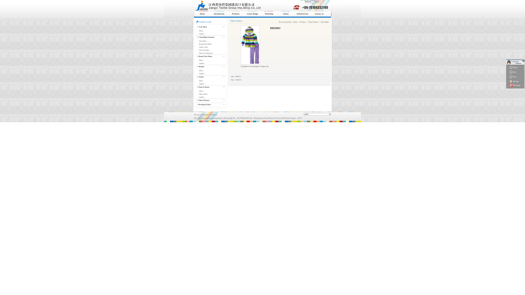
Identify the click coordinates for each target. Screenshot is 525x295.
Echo (514, 72)
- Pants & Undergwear (205, 53)
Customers (205, 115)
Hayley (515, 67)
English (316, 2)
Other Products (313, 22)
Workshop (269, 14)
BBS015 (238, 76)
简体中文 (308, 2)
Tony (514, 77)
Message (516, 81)
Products (235, 14)
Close (523, 60)
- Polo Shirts (202, 41)
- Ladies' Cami (203, 47)
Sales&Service (302, 14)
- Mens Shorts (203, 94)
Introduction (219, 14)
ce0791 (299, 118)
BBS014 (238, 80)
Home (202, 14)
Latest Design (252, 14)
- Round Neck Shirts (205, 44)
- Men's (200, 31)
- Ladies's (201, 34)
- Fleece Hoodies (203, 50)
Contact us (319, 14)
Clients (286, 14)
